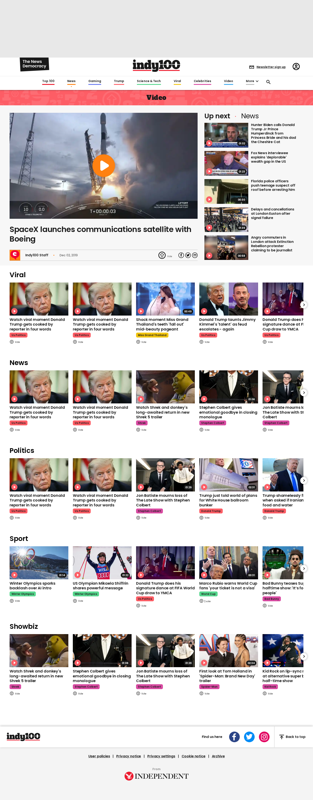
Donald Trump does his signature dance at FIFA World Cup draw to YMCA (165, 588)
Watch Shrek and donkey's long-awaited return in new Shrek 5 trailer (162, 412)
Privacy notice (128, 756)
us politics (18, 335)
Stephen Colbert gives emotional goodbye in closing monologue (228, 412)
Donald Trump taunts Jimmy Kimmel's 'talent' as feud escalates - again (227, 324)
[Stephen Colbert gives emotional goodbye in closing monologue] (228, 386)
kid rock (270, 686)
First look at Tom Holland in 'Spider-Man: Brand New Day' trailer (227, 675)
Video (228, 81)
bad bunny (271, 599)
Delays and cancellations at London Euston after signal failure (272, 213)
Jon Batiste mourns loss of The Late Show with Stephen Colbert (163, 500)
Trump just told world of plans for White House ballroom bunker (228, 500)
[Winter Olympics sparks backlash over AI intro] (39, 562)
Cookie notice (193, 756)
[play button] (104, 166)
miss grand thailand (152, 335)
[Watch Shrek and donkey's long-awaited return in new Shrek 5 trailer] (165, 386)
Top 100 (48, 81)
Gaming (94, 81)
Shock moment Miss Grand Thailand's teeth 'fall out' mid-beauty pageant (162, 324)
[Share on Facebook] (181, 255)
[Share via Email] (195, 255)
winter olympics (22, 594)
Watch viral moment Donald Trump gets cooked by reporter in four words (37, 324)
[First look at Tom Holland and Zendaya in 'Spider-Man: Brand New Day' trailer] (228, 650)
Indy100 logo (156, 65)
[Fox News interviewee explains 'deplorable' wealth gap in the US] (226, 163)
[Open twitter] (249, 737)
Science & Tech (149, 81)
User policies (99, 756)
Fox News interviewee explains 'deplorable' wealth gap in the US (269, 157)
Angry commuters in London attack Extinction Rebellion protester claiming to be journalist (272, 244)
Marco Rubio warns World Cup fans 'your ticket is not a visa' (228, 586)
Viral (177, 81)
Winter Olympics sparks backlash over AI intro (32, 586)
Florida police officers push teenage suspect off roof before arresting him (273, 185)
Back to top (296, 737)
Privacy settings (161, 756)
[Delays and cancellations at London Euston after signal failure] (226, 219)
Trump (119, 81)
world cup (208, 594)
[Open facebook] (234, 737)
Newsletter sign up (271, 67)
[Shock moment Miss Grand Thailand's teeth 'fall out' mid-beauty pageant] (165, 299)
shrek (142, 423)
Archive (218, 756)
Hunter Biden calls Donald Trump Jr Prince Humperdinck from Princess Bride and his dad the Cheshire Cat (273, 133)
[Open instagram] (264, 737)
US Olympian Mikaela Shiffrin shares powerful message (100, 586)
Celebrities (202, 81)
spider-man (209, 686)
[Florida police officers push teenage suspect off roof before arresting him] (226, 191)
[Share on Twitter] (188, 255)
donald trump (211, 511)
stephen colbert (212, 423)
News (71, 81)
